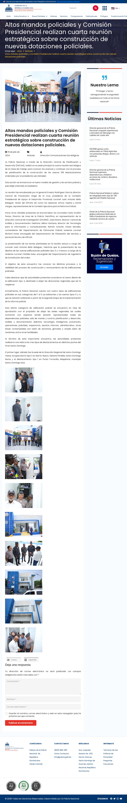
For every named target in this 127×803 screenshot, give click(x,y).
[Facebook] (111, 799)
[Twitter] (114, 799)
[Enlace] (24, 8)
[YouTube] (121, 799)
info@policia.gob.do (62, 757)
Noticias (31, 155)
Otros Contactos (61, 753)
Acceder (104, 267)
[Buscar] (95, 8)
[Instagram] (118, 799)
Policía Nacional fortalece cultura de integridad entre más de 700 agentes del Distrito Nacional (104, 195)
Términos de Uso (110, 750)
